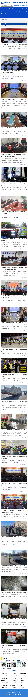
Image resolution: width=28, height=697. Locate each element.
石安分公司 (14, 680)
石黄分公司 (14, 687)
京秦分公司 (23, 680)
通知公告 (20, 5)
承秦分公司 (23, 682)
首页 (3, 8)
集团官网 (16, 5)
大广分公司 (23, 678)
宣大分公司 (4, 675)
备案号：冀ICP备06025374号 (14, 692)
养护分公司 (4, 673)
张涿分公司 (23, 687)
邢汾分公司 (23, 675)
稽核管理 (4, 23)
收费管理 (4, 21)
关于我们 (10, 8)
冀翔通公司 (14, 673)
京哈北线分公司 (14, 675)
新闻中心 (17, 8)
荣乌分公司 (4, 685)
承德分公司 (14, 678)
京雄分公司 (14, 682)
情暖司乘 (17, 11)
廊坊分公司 (4, 687)
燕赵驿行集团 (23, 673)
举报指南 (25, 5)
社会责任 (10, 11)
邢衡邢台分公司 (4, 682)
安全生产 (4, 25)
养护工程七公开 (3, 15)
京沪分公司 (4, 678)
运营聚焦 (3, 11)
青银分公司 (23, 685)
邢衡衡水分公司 (4, 680)
